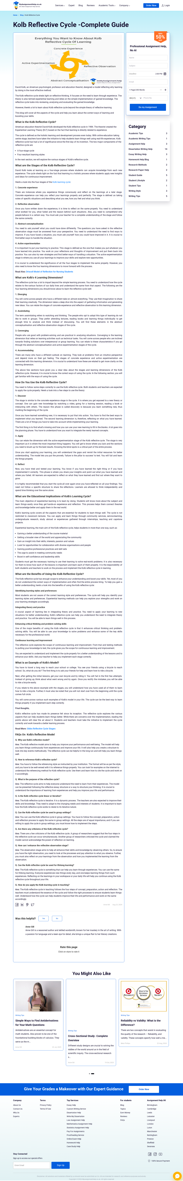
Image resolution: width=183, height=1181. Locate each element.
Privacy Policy (45, 1105)
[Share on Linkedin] (22, 904)
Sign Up (60, 1165)
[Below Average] (64, 956)
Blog (81, 5)
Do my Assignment (148, 107)
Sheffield (150, 1143)
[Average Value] (69, 956)
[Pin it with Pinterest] (27, 904)
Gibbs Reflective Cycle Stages (41, 728)
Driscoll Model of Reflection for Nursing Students (49, 271)
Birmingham (152, 1105)
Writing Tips (19, 1031)
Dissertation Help (74, 1113)
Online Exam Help (74, 1139)
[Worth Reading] (73, 956)
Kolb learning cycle (61, 182)
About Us (17, 1105)
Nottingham (152, 1135)
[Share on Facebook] (16, 904)
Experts (16, 1116)
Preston (150, 1139)
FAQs (122, 1120)
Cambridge (151, 1109)
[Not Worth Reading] (60, 956)
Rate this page (68, 947)
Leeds (149, 1113)
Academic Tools (106, 5)
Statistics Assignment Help (78, 1128)
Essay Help (71, 1105)
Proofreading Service (75, 1135)
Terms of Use (45, 1109)
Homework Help (73, 1143)
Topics (123, 1109)
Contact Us (17, 1109)
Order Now (151, 5)
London (150, 1124)
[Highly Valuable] (78, 956)
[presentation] (13, 1027)
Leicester (151, 1116)
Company (124, 5)
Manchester (152, 1131)
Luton (149, 1128)
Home (15, 15)
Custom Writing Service (76, 1109)
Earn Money (125, 1113)
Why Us (16, 1113)
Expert (71, 5)
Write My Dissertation (75, 1116)
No (57, 918)
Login (167, 5)
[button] (90, 1073)
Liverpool (151, 1120)
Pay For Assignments (75, 1131)
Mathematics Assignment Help (79, 1124)
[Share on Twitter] (32, 904)
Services (59, 5)
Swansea (151, 1146)
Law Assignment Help (76, 1120)
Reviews (91, 5)
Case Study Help (73, 1146)
